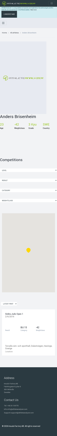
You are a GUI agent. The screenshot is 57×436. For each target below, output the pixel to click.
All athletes (14, 32)
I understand (9, 14)
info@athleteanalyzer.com (17, 409)
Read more (33, 10)
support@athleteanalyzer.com (22, 413)
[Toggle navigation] (52, 3)
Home (4, 32)
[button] (28, 250)
